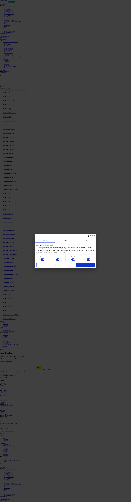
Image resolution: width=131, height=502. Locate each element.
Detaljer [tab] (65, 240)
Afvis (46, 265)
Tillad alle (85, 265)
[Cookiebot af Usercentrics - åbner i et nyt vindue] (89, 236)
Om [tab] (86, 240)
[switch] (58, 259)
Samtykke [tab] (45, 240)
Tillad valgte (65, 265)
